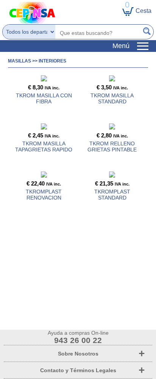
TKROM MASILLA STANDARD (112, 98)
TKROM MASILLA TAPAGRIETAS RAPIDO (43, 146)
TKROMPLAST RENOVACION (44, 195)
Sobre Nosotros (78, 354)
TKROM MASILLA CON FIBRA (44, 98)
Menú (124, 46)
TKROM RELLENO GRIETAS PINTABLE (112, 146)
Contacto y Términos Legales (78, 370)
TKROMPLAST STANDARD (112, 195)
